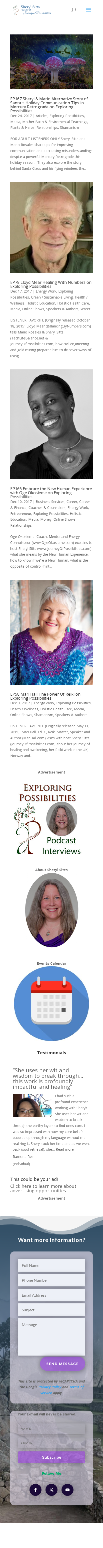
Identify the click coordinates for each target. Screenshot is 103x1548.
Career (71, 501)
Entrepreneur (20, 513)
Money (46, 519)
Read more (65, 1149)
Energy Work (46, 291)
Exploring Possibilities (67, 115)
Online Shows (33, 309)
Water (85, 309)
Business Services (50, 501)
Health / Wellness (24, 709)
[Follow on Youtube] (68, 1490)
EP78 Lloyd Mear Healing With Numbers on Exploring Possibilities (51, 284)
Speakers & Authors (62, 309)
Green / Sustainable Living (52, 297)
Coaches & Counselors (47, 507)
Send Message (62, 1364)
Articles (42, 115)
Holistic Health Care (73, 303)
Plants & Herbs (22, 127)
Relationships (47, 127)
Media (15, 121)
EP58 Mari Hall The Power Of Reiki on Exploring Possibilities (45, 696)
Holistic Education (40, 303)
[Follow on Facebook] (36, 1490)
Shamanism (69, 127)
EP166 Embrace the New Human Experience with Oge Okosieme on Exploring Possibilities (51, 492)
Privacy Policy (49, 1387)
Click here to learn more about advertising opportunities (43, 1188)
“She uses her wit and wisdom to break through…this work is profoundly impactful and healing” (48, 1078)
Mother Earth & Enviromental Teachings (54, 121)
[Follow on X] (52, 1490)
